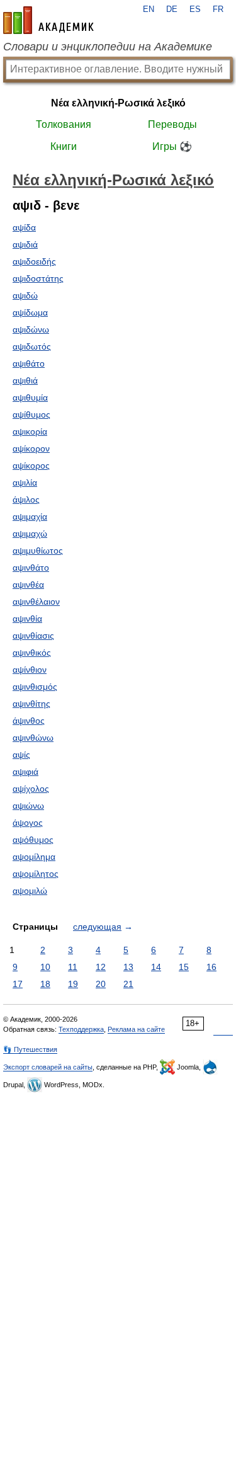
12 (101, 967)
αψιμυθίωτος (38, 550)
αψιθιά (25, 380)
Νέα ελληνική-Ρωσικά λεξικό (118, 103)
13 (128, 967)
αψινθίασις (33, 636)
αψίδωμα (30, 312)
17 (18, 984)
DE (171, 9)
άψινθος (29, 721)
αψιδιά (25, 244)
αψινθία (27, 619)
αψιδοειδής (34, 261)
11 (72, 967)
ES (195, 9)
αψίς (21, 755)
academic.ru (48, 20)
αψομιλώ (30, 891)
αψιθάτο (29, 363)
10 (45, 967)
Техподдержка (81, 1029)
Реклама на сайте (136, 1029)
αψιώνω (28, 806)
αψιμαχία (30, 516)
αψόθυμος (33, 840)
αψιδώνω (31, 329)
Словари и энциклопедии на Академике (107, 46)
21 (128, 984)
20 (101, 984)
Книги (63, 146)
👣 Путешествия (30, 1049)
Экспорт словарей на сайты (48, 1067)
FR (218, 9)
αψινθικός (32, 653)
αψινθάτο (31, 567)
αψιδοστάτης (38, 278)
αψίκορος (31, 465)
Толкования (63, 124)
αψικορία (30, 431)
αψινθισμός (35, 687)
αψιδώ (25, 295)
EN (148, 9)
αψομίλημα (34, 857)
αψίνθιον (30, 670)
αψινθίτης (31, 704)
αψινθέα (28, 585)
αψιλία (25, 482)
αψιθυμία (30, 397)
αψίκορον (31, 448)
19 (73, 984)
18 (45, 984)
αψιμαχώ (30, 533)
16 (211, 967)
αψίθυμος (31, 414)
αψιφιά (25, 772)
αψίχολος (31, 789)
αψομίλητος (36, 874)
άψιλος (26, 499)
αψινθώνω (33, 738)
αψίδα (24, 227)
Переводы (172, 124)
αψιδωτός (32, 346)
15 (184, 967)
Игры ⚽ (172, 146)
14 (156, 967)
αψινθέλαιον (36, 602)
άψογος (28, 823)
